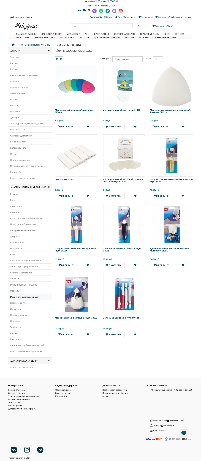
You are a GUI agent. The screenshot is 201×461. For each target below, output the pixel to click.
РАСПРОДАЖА (67, 37)
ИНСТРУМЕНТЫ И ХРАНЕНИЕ (35, 44)
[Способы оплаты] (79, 11)
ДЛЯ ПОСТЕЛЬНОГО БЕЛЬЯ (107, 37)
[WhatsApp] (101, 11)
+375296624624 (159, 420)
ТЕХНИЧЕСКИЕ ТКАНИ (44, 37)
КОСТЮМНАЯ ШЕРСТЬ (124, 34)
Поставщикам (15, 405)
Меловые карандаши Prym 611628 (121, 317)
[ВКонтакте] (14, 449)
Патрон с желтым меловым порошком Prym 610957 (171, 180)
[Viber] (94, 11)
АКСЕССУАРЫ (22, 37)
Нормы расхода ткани (19, 399)
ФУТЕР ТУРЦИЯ (101, 34)
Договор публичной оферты (22, 408)
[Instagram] (121, 11)
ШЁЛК (167, 34)
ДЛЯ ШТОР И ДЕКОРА (51, 34)
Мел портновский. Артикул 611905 (121, 110)
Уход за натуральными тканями (23, 396)
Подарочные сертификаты (115, 393)
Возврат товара (62, 393)
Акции (105, 396)
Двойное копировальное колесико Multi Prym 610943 (169, 249)
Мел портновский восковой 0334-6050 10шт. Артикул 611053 (123, 180)
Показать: (147, 58)
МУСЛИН (129, 37)
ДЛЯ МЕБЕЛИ (73, 34)
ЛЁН (87, 34)
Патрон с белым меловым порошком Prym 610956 (75, 249)
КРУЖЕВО (180, 34)
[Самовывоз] (89, 11)
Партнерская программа (114, 389)
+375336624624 (176, 420)
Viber (156, 425)
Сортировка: (106, 58)
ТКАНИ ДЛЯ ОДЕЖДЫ (26, 34)
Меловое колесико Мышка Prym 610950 (76, 317)
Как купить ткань (16, 389)
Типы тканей (14, 402)
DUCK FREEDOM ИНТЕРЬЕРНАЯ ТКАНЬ (157, 37)
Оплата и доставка (17, 393)
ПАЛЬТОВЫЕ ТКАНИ (150, 34)
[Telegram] (108, 11)
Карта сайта (61, 396)
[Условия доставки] (84, 11)
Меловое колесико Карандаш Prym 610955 (122, 249)
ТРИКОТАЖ (84, 37)
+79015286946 (159, 430)
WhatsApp (168, 425)
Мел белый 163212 (64, 179)
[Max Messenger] (114, 11)
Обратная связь (63, 389)
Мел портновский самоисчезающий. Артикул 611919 (170, 111)
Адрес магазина (158, 385)
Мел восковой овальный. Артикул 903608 (74, 111)
